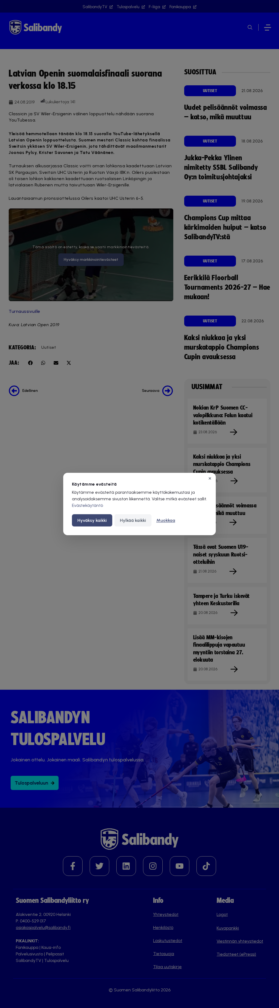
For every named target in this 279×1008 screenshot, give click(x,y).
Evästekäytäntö (87, 505)
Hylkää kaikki (133, 520)
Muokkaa (165, 520)
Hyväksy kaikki (92, 520)
